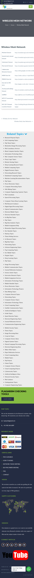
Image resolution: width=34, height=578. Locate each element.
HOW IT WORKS (8, 460)
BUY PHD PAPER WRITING (11, 467)
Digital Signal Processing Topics (14, 206)
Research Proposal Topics (12, 137)
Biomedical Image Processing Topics (15, 146)
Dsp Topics (8, 220)
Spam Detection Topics (11, 316)
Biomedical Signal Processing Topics (15, 228)
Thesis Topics (9, 330)
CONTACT (6, 474)
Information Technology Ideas (13, 154)
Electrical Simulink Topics (12, 214)
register (31, 2)
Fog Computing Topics (11, 250)
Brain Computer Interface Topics (14, 151)
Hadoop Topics (9, 233)
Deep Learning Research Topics (14, 165)
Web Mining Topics (10, 189)
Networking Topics (10, 244)
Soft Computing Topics (11, 140)
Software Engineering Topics (13, 247)
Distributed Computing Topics (13, 175)
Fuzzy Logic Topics (10, 159)
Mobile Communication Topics (13, 267)
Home (6, 25)
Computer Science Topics (12, 300)
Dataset (12, 25)
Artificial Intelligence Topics (13, 310)
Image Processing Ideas (11, 333)
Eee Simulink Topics (11, 231)
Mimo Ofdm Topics (10, 349)
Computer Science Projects (12, 366)
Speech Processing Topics (12, 197)
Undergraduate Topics (11, 382)
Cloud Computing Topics (12, 305)
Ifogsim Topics (9, 255)
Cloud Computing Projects (12, 368)
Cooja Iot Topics (9, 336)
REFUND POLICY (5, 569)
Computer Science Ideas (12, 339)
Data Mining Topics (10, 291)
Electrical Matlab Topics (12, 212)
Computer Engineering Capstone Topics (16, 192)
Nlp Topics (8, 181)
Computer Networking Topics (13, 186)
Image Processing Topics (12, 264)
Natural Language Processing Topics (15, 344)
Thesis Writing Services (11, 236)
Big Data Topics (9, 242)
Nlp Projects (8, 360)
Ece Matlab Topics (10, 252)
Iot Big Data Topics (10, 217)
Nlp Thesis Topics (10, 143)
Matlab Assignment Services (13, 278)
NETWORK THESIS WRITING (11, 464)
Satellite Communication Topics (14, 308)
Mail (25, 2)
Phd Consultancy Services (12, 148)
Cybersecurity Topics (11, 371)
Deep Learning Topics (11, 258)
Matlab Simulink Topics (11, 283)
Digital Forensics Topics (12, 170)
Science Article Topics (11, 272)
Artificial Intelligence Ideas (12, 374)
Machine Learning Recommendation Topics (17, 178)
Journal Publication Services (13, 321)
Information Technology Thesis (14, 302)
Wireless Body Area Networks (23, 121)
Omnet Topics (9, 363)
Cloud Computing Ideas (11, 355)
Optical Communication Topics (14, 209)
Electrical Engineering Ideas (13, 347)
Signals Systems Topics (11, 341)
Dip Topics (8, 261)
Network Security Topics (12, 377)
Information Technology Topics (14, 281)
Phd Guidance (9, 379)
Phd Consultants (9, 194)
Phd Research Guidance (11, 204)
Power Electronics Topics (12, 184)
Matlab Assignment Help (12, 225)
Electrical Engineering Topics (13, 319)
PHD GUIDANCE (8, 457)
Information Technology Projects (14, 289)
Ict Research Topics (10, 239)
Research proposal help (7, 572)
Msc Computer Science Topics (13, 156)
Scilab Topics (9, 313)
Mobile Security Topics (11, 328)
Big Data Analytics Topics (12, 223)
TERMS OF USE (4, 566)
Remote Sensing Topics (11, 162)
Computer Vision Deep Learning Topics (16, 201)
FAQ (4, 471)
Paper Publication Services (12, 352)
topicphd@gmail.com (9, 421)
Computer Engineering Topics (13, 385)
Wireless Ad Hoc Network (9, 118)
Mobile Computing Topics (12, 167)
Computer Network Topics (12, 294)
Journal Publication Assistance (13, 270)
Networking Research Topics (13, 173)
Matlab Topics (9, 358)
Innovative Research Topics (13, 275)
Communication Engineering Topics (15, 324)
